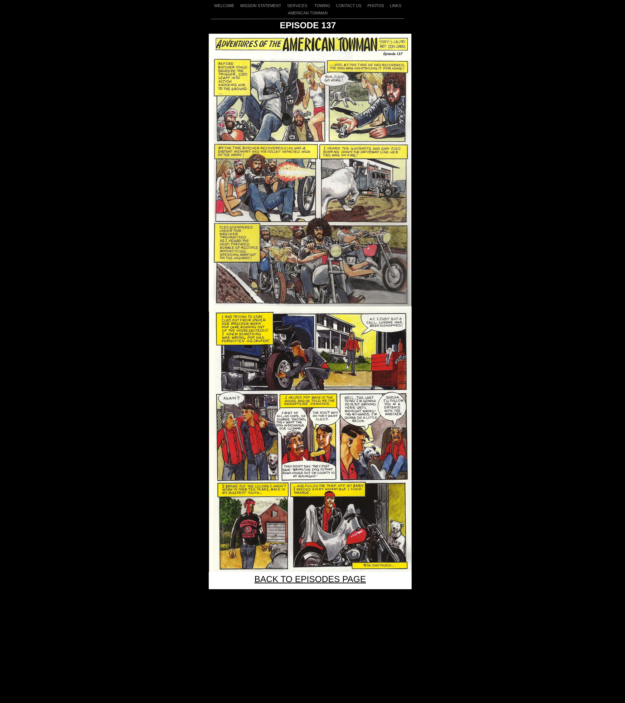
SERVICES (298, 6)
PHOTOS (376, 6)
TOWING (322, 6)
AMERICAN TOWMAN (308, 13)
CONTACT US (349, 6)
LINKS (395, 6)
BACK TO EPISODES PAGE (310, 579)
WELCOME (224, 6)
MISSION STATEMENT (261, 6)
